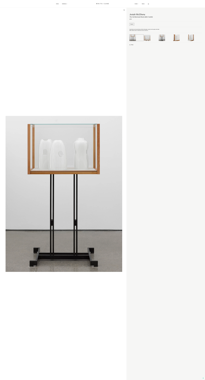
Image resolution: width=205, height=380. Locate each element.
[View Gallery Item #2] (151, 37)
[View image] (124, 10)
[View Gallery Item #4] (180, 37)
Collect (136, 3)
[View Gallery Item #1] (136, 37)
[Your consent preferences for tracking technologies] (203, 378)
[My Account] (148, 3)
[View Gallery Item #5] (195, 37)
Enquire (131, 24)
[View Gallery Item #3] (166, 37)
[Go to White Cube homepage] (102, 4)
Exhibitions (64, 3)
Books (143, 3)
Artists (57, 3)
